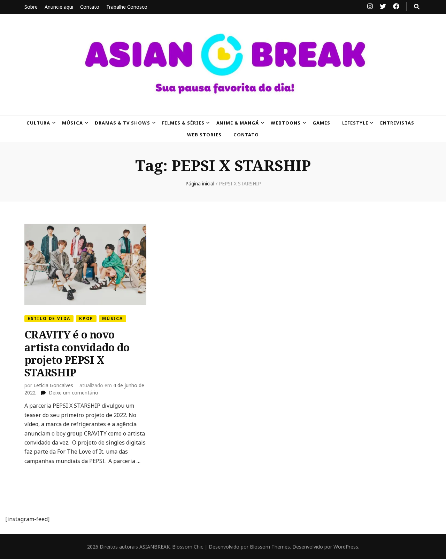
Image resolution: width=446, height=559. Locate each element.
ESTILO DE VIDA (49, 318)
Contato (89, 6)
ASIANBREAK (154, 546)
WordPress (345, 546)
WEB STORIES (204, 134)
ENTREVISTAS (397, 123)
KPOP (86, 318)
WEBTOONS (286, 123)
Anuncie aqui (59, 6)
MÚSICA (72, 123)
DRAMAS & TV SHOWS (122, 123)
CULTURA (38, 123)
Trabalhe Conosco (126, 6)
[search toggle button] (417, 6)
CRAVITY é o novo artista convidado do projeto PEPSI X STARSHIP (76, 353)
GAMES (321, 123)
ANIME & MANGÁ (237, 123)
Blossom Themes (270, 546)
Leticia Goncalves (53, 385)
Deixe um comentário (73, 392)
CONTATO (246, 134)
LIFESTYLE (355, 123)
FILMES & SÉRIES (183, 123)
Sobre (31, 6)
